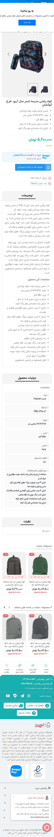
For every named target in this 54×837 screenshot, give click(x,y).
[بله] (15, 696)
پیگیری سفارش (11, 705)
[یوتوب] (8, 696)
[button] (9, 55)
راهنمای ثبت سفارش (36, 705)
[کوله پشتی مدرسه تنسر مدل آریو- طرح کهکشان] (27, 79)
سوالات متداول (25, 713)
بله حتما (27, 22)
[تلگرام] (22, 696)
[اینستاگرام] (29, 696)
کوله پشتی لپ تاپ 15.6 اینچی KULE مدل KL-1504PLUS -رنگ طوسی (40, 646)
